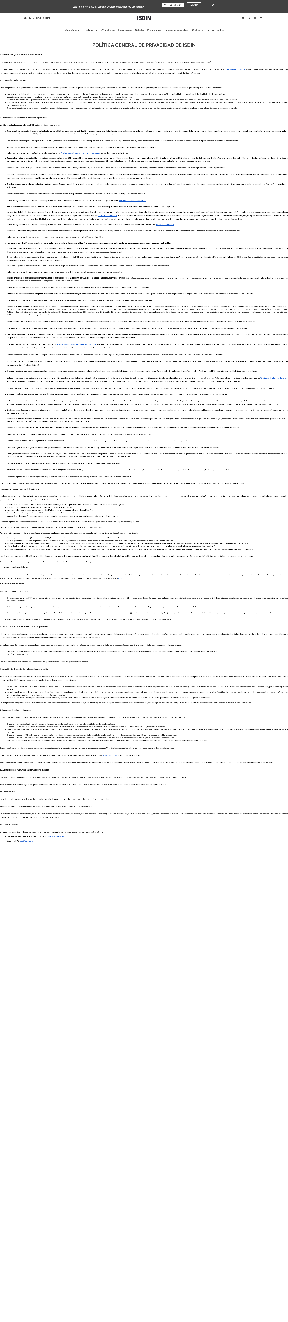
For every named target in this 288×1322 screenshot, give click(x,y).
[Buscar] (249, 18)
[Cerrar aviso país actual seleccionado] (213, 4)
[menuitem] (72, 30)
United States (173, 5)
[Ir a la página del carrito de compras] (261, 18)
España (194, 5)
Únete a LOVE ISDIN (37, 18)
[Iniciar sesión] (243, 18)
